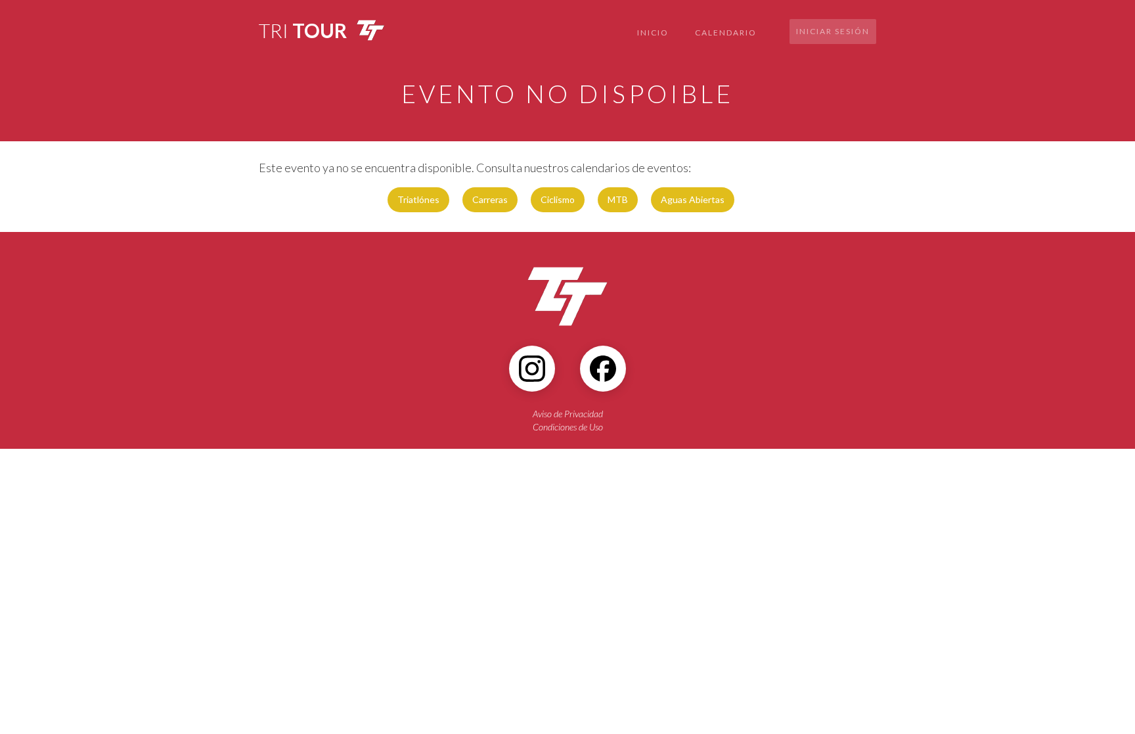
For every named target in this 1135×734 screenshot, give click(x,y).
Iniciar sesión (833, 31)
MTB (618, 199)
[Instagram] (532, 369)
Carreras (490, 199)
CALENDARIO (726, 32)
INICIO (653, 32)
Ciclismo (558, 199)
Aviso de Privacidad (568, 413)
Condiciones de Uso (568, 426)
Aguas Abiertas (692, 199)
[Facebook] (603, 369)
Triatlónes (418, 199)
